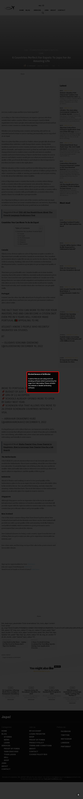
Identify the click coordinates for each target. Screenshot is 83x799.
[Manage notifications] (78, 795)
